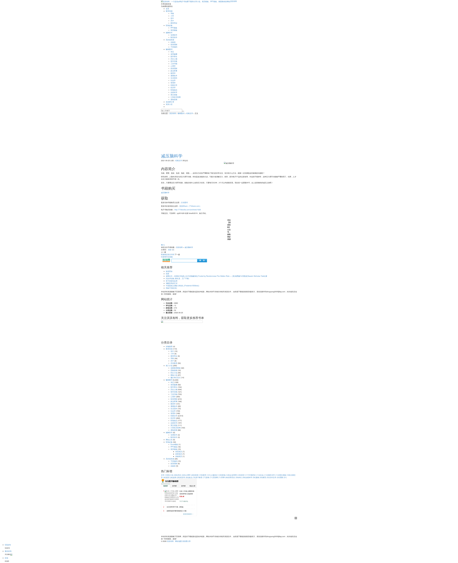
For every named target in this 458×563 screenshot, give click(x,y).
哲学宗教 (174, 61)
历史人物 (174, 59)
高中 (172, 20)
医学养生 (174, 56)
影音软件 (174, 37)
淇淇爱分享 (170, 102)
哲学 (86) (169, 477)
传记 (172, 51)
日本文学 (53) (275, 477)
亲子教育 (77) (201, 477)
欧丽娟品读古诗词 (167, 254)
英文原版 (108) (285, 475)
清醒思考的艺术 (171, 283)
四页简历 (178, 454)
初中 (172, 18)
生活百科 (174, 78)
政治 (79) (192, 477)
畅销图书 (169, 49)
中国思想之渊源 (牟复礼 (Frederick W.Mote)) (182, 285)
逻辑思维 (174, 99)
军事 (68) (224, 477)
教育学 (173, 73)
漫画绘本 (174, 75)
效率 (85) (176, 477)
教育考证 (174, 23)
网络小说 (174, 375)
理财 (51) (283, 477)
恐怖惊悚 (174, 370)
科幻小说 (174, 372)
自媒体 (173, 42)
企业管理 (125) (235, 475)
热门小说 (169, 365)
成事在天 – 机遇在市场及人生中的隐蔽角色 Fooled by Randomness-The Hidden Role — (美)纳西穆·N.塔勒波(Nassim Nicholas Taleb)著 (216, 276)
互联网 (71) (217, 477)
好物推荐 (169, 346)
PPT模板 (174, 28)
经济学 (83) (184, 477)
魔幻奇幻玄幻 (176, 377)
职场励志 (174, 90)
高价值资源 (170, 39)
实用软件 (174, 35)
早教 (172, 13)
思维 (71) (209, 477)
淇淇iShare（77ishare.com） (190, 206)
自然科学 (174, 92)
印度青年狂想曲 (167, 257)
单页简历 (178, 451)
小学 (172, 16)
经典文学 (174, 85)
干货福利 (174, 47)
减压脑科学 (171, 156)
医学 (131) (207, 475)
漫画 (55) (259, 477)
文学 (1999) (165, 475)
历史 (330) (182, 475)
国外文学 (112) (273, 475)
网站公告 (169, 439)
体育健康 (174, 54)
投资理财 (174, 44)
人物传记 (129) (216, 475)
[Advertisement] (229, 132)
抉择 (167, 273)
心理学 (173, 66)
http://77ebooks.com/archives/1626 (187, 209)
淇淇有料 (233, 1)
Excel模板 (174, 444)
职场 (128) (226, 475)
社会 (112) (264, 475)
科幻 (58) (242, 477)
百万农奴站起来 (171, 281)
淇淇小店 (169, 104)
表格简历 (178, 456)
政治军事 (174, 71)
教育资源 (169, 11)
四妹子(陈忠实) (171, 288)
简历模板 (174, 30)
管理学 (173, 82)
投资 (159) (199, 475)
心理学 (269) (190, 475)
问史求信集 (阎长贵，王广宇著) (177, 278)
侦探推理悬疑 (176, 368)
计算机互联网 (176, 97)
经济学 (173, 87)
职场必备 (169, 25)
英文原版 (174, 94)
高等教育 (174, 363)
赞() (163, 245)
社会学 (173, 80)
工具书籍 (174, 63)
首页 (167, 8)
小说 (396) (174, 475)
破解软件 (169, 32)
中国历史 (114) (254, 475)
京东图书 (184, 202)
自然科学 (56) (250, 477)
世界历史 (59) (233, 477)
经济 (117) (245, 475)
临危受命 (169, 271)
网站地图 (178, 541)
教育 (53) (266, 477)
